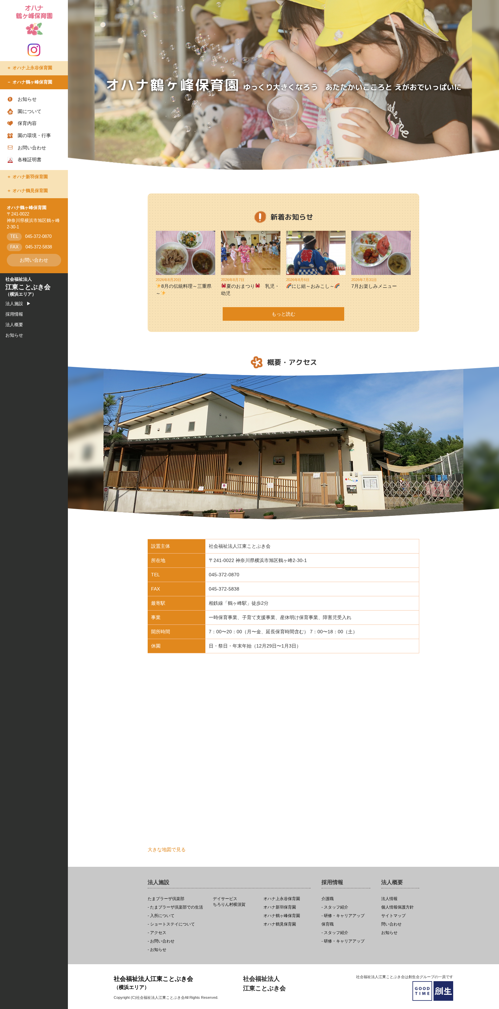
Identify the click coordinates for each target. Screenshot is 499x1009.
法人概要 (14, 324)
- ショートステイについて (171, 924)
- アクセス (157, 933)
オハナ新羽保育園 (30, 176)
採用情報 (14, 314)
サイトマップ (393, 916)
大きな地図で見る (167, 849)
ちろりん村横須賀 (229, 902)
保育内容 (27, 123)
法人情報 (389, 899)
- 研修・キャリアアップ (343, 916)
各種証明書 (29, 159)
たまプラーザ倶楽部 (166, 899)
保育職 (327, 924)
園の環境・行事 (34, 135)
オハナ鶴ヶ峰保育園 (32, 82)
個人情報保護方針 (397, 907)
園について (29, 111)
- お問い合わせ (161, 941)
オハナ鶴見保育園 (30, 190)
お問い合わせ (32, 147)
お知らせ (27, 99)
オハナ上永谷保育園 (32, 68)
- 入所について (161, 916)
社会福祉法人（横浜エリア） (28, 287)
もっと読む (283, 314)
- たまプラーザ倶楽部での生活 (175, 907)
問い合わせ (391, 924)
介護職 (327, 899)
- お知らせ (157, 950)
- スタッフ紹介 (334, 907)
